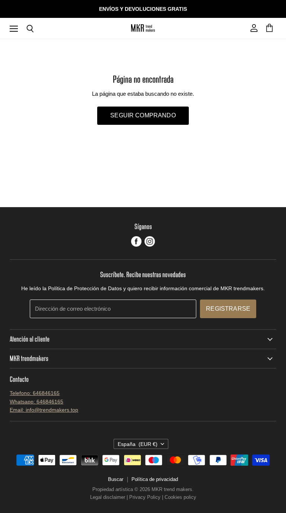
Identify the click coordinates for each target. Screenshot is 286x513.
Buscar (115, 479)
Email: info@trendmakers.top (44, 410)
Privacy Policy (145, 497)
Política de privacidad (154, 479)
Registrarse (228, 308)
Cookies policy (180, 497)
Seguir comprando (143, 115)
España (138, 444)
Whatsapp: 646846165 (36, 402)
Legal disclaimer (107, 497)
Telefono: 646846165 (35, 393)
